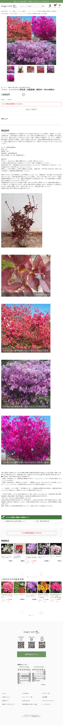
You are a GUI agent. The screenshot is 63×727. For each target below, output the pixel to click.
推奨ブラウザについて (8, 704)
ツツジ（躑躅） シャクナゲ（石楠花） (17, 11)
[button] (41, 574)
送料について (4, 118)
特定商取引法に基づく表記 (29, 704)
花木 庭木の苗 (4, 11)
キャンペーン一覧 (27, 697)
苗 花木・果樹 (13, 13)
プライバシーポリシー (48, 700)
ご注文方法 (25, 693)
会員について (6, 697)
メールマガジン (46, 704)
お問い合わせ (26, 700)
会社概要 (44, 697)
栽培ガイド (5, 700)
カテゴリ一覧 (46, 693)
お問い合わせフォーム (31, 654)
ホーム (4, 693)
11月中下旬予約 (4, 13)
